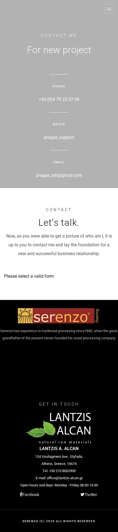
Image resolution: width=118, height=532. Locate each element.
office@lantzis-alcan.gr (65, 478)
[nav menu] (109, 8)
